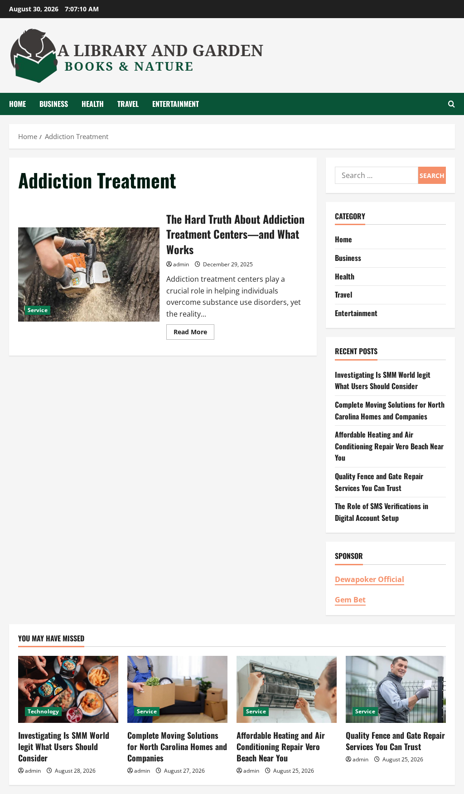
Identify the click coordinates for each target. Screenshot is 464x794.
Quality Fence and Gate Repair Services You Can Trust (379, 482)
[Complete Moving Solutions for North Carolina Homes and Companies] (177, 689)
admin (181, 264)
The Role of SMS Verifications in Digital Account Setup (381, 511)
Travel (128, 103)
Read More (194, 333)
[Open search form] (451, 104)
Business (53, 103)
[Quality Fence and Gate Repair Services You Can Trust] (396, 689)
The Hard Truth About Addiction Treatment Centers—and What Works (89, 274)
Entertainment (175, 103)
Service (38, 310)
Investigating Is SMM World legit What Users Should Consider (382, 380)
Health (93, 103)
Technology (43, 711)
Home (17, 103)
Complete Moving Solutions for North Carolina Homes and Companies (390, 410)
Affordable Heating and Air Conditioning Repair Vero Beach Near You (389, 446)
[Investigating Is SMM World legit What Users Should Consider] (68, 689)
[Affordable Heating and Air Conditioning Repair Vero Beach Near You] (287, 689)
